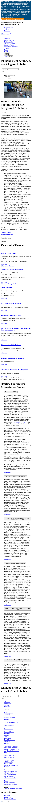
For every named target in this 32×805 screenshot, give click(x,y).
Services (6, 735)
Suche (6, 56)
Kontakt (6, 767)
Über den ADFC (9, 757)
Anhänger (7, 741)
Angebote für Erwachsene (11, 751)
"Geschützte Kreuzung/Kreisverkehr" (12, 269)
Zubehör (6, 743)
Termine (6, 705)
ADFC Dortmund (9, 40)
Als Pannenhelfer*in (10, 778)
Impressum (7, 795)
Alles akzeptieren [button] (19, 19)
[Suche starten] (3, 71)
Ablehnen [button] (3, 19)
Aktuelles (7, 38)
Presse (6, 50)
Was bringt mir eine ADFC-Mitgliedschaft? (15, 476)
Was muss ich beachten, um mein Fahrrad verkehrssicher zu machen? (18, 519)
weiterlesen (7, 472)
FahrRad (6, 719)
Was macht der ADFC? (11, 391)
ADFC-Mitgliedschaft (10, 771)
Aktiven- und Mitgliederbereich (13, 788)
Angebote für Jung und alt (11, 749)
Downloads (7, 752)
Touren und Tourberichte (11, 722)
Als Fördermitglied (9, 776)
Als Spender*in (8, 773)
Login (6, 51)
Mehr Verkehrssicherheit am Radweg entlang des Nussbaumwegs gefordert (15, 329)
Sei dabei (6, 48)
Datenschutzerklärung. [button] (7, 17)
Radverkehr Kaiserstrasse (8, 253)
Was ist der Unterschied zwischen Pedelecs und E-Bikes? (17, 609)
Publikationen (8, 763)
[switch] (14, 75)
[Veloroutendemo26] (10, 284)
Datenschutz (7, 797)
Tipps (5, 736)
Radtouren (7, 706)
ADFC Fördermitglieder (11, 765)
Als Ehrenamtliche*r (10, 774)
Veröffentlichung (9, 760)
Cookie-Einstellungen (10, 799)
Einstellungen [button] (10, 19)
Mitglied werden (9, 27)
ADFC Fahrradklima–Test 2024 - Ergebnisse (14, 369)
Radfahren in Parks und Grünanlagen (12, 358)
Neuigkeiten (7, 703)
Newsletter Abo (8, 729)
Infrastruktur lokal (6, 232)
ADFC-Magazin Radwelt (19, 422)
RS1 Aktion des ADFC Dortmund (11, 303)
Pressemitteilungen (9, 782)
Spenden (6, 29)
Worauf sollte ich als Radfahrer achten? (15, 563)
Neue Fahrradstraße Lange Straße (11, 315)
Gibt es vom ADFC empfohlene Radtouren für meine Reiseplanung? (17, 660)
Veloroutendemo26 (6, 287)
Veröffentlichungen (9, 43)
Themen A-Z (8, 714)
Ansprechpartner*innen (10, 784)
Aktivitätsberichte (9, 725)
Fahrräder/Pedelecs (9, 740)
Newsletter (7, 31)
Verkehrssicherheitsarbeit (11, 46)
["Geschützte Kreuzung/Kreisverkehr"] (7, 266)
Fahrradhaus (7, 738)
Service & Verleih (9, 45)
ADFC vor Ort (8, 762)
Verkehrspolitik (8, 42)
